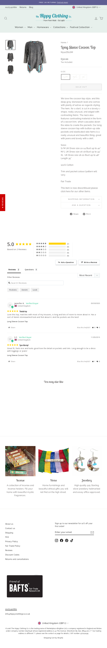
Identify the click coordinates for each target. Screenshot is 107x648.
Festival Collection (80, 27)
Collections (59, 27)
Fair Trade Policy (12, 546)
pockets (13, 290)
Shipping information (81, 199)
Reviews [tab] (12, 269)
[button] (93, 327)
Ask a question (81, 205)
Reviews (9, 550)
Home (63, 42)
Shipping (9, 533)
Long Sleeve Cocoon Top (17, 321)
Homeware (43, 27)
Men (30, 27)
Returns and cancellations (17, 559)
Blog (31, 7)
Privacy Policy (11, 541)
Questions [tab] (29, 269)
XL (83, 77)
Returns (23, 7)
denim (25, 290)
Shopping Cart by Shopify (53, 638)
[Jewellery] (87, 461)
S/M (65, 77)
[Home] (53, 461)
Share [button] (12, 327)
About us (9, 524)
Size (63, 72)
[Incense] (20, 461)
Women (19, 27)
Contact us (10, 528)
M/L (75, 77)
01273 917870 (11, 7)
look (35, 290)
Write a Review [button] (90, 262)
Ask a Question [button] (67, 262)
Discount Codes (12, 555)
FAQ (7, 537)
